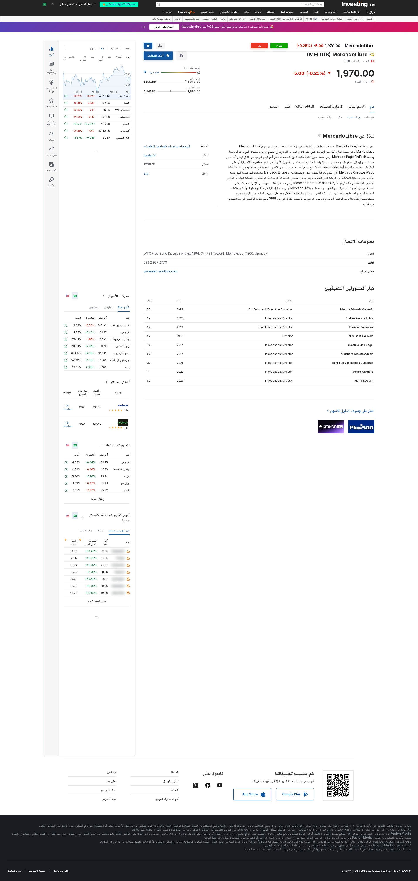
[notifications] (52, 4)
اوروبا (223, 19)
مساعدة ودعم (108, 790)
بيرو (146, 173)
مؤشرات (114, 48)
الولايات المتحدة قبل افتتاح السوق (285, 19)
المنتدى (273, 106)
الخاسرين (93, 307)
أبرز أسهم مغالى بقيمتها (91, 530)
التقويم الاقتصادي (229, 12)
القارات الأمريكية (237, 19)
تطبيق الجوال (171, 781)
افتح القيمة (153, 72)
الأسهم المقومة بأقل (161, 19)
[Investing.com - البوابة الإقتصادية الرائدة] (359, 4)
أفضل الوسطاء (120, 382)
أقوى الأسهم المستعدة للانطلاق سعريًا (109, 517)
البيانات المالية (304, 106)
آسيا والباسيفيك (191, 19)
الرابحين (108, 307)
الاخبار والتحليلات (331, 106)
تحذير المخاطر (14, 870)
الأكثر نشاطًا (124, 307)
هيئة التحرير (109, 799)
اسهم (92, 48)
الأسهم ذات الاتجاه (117, 445)
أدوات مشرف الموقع (167, 799)
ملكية (339, 117)
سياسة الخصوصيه (37, 870)
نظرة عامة (369, 117)
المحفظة (174, 790)
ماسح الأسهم (207, 12)
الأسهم (370, 19)
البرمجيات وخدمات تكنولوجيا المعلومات (167, 146)
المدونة (175, 772)
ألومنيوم (125, 130)
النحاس (126, 123)
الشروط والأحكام (60, 870)
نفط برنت (125, 116)
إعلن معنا (111, 781)
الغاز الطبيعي (123, 137)
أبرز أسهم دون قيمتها (119, 530)
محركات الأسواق (119, 296)
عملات (126, 48)
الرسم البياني (356, 106)
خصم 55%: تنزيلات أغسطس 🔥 (119, 4)
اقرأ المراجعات (67, 407)
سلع (102, 48)
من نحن (111, 772)
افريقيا (177, 19)
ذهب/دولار (124, 96)
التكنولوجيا (150, 155)
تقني (287, 106)
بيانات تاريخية (324, 117)
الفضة (127, 103)
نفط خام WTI (122, 110)
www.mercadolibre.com (160, 271)
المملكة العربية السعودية (332, 19)
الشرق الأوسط (210, 19)
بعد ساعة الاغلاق (257, 19)
